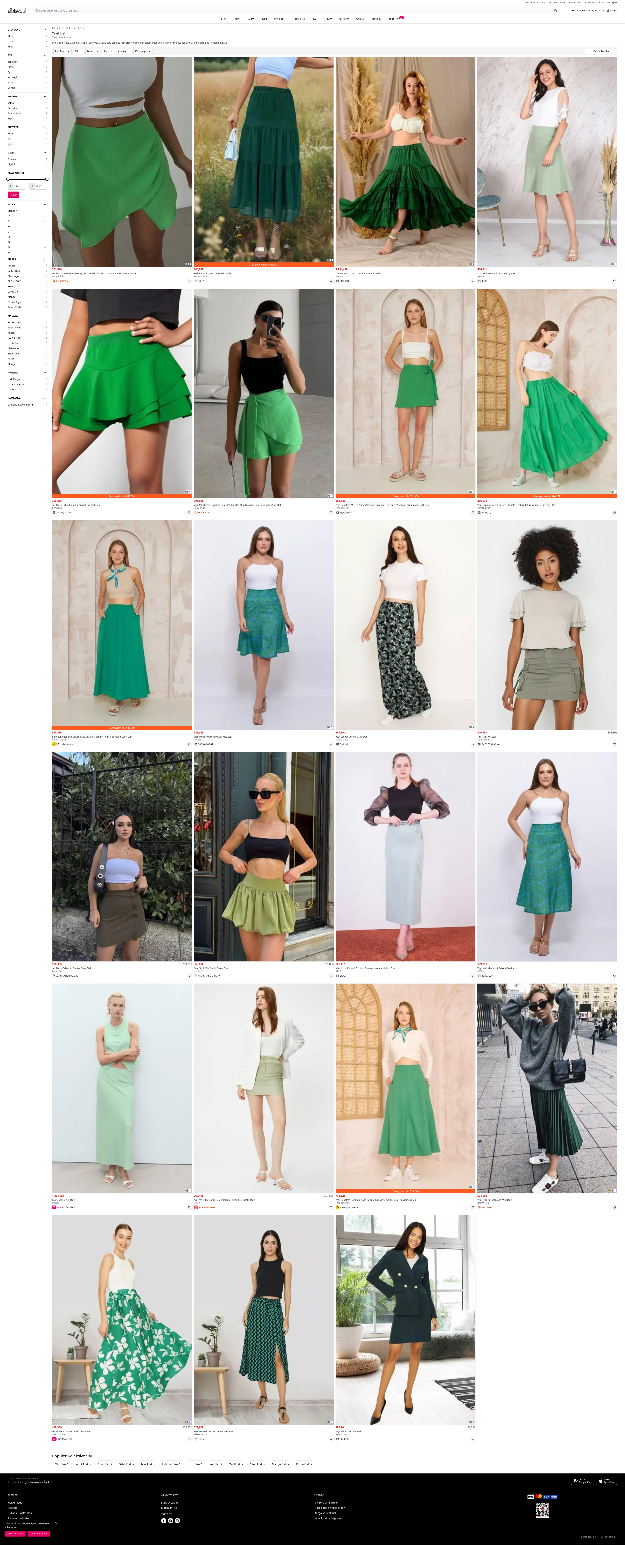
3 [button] (473, 264)
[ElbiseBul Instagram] (177, 1520)
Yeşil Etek (79, 28)
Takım (250, 18)
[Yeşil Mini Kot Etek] (547, 625)
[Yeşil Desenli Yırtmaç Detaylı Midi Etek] (264, 1320)
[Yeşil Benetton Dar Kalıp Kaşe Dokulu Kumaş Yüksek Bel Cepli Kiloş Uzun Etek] (405, 1088)
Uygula (13, 194)
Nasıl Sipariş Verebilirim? (329, 1508)
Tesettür (300, 18)
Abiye (238, 18)
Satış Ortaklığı (169, 1502)
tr (616, 2)
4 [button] (331, 260)
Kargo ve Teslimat (325, 1513)
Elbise (224, 18)
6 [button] (189, 264)
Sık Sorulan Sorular (326, 1502)
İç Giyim (327, 18)
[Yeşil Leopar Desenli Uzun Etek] (405, 625)
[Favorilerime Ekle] (189, 281)
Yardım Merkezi (589, 2)
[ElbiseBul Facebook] (163, 1520)
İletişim (12, 1508)
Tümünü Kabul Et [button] (38, 1533)
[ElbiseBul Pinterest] (170, 1520)
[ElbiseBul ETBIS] (542, 1510)
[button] (556, 10)
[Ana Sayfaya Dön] (17, 10)
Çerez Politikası (609, 1536)
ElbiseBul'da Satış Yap (535, 2)
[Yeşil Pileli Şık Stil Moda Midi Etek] (547, 1088)
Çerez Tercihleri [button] (589, 1536)
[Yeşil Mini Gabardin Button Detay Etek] (122, 857)
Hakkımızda (574, 2)
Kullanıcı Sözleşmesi (20, 1513)
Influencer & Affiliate (557, 2)
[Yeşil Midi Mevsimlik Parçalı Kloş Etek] (547, 857)
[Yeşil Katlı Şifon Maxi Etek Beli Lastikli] (264, 162)
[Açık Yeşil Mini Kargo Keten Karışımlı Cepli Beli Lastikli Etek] (264, 1088)
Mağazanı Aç (169, 1508)
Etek (68, 28)
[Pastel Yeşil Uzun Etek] (122, 1088)
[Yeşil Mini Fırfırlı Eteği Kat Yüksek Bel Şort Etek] (122, 393)
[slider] (7, 179)
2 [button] (189, 1190)
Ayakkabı (361, 18)
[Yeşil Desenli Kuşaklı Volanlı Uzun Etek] (122, 1320)
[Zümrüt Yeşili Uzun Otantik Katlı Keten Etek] (405, 162)
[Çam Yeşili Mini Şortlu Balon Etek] (264, 857)
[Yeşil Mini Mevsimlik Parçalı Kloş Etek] (264, 625)
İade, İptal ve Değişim (327, 1518)
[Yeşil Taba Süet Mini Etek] (405, 1320)
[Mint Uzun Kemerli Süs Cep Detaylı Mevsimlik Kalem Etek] (405, 857)
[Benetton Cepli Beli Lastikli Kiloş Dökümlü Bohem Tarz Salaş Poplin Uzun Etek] (122, 625)
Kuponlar (395, 18)
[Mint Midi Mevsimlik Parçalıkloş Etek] (547, 162)
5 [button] (615, 264)
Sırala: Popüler (601, 51)
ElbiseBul (57, 28)
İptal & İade (604, 2)
